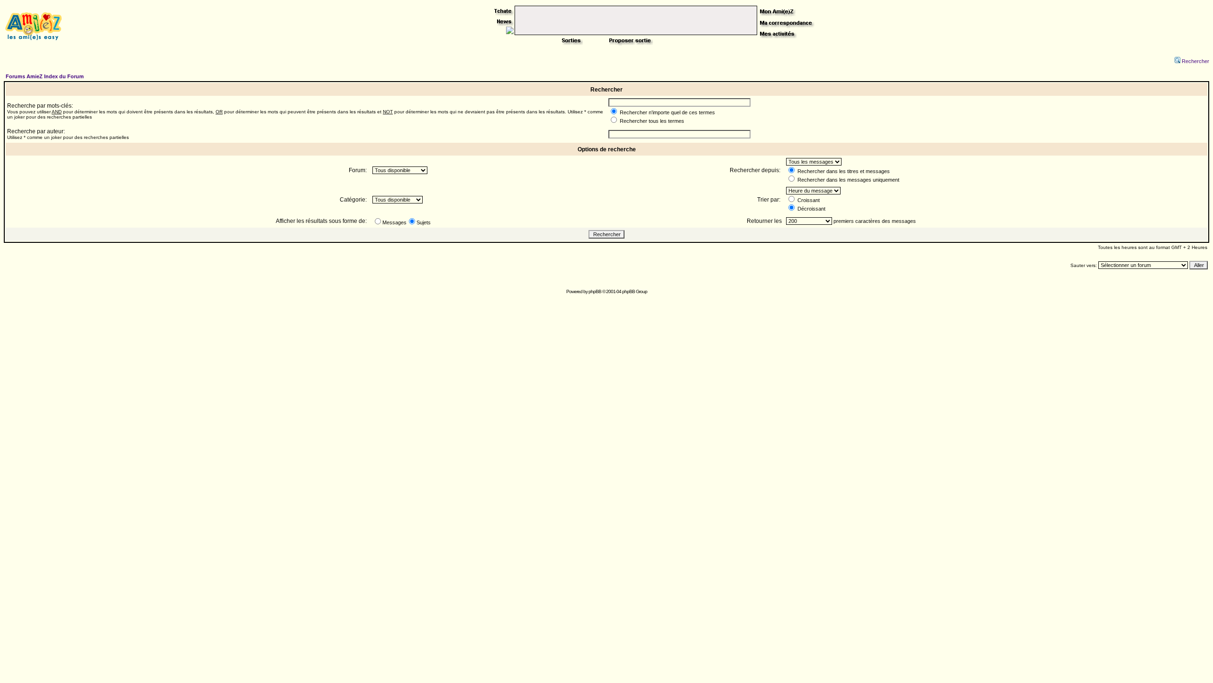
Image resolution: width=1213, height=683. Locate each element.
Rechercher (1195, 61)
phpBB (594, 291)
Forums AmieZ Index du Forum (45, 76)
